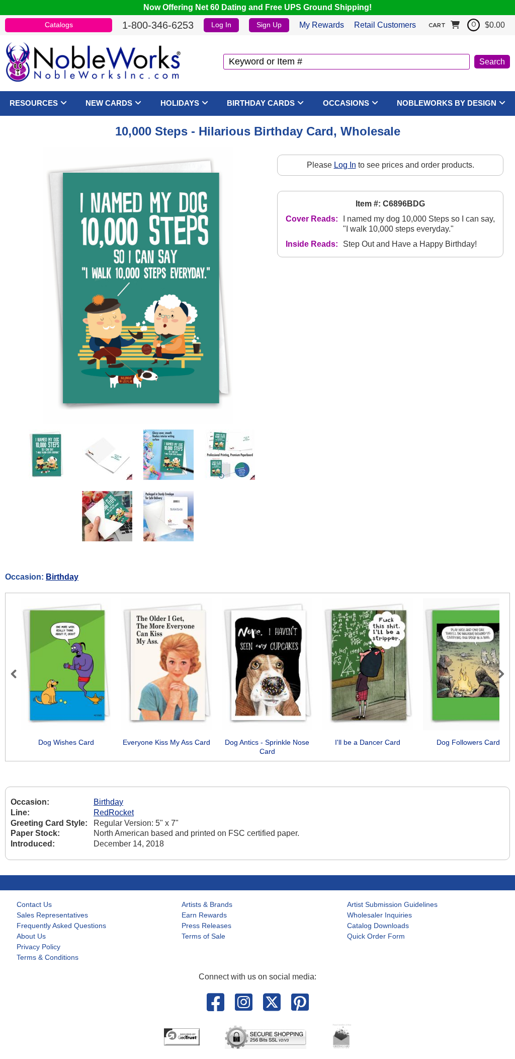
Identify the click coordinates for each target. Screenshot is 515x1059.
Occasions (346, 103)
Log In (221, 25)
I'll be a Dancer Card (367, 742)
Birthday (62, 577)
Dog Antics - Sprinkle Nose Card (267, 746)
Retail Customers (385, 25)
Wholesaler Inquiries (379, 915)
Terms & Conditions (47, 957)
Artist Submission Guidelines (392, 904)
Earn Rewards (204, 915)
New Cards (108, 103)
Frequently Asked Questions (61, 926)
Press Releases (206, 926)
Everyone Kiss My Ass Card (166, 742)
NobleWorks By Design (446, 103)
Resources (34, 103)
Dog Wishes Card (66, 742)
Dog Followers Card (468, 742)
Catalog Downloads (378, 926)
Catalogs (59, 25)
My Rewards (321, 25)
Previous (18, 674)
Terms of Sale (203, 936)
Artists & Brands (207, 904)
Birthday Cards (261, 103)
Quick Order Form (376, 936)
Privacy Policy (38, 947)
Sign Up (269, 25)
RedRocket (114, 812)
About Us (31, 936)
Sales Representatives (52, 915)
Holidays (179, 103)
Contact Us (34, 904)
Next (496, 674)
